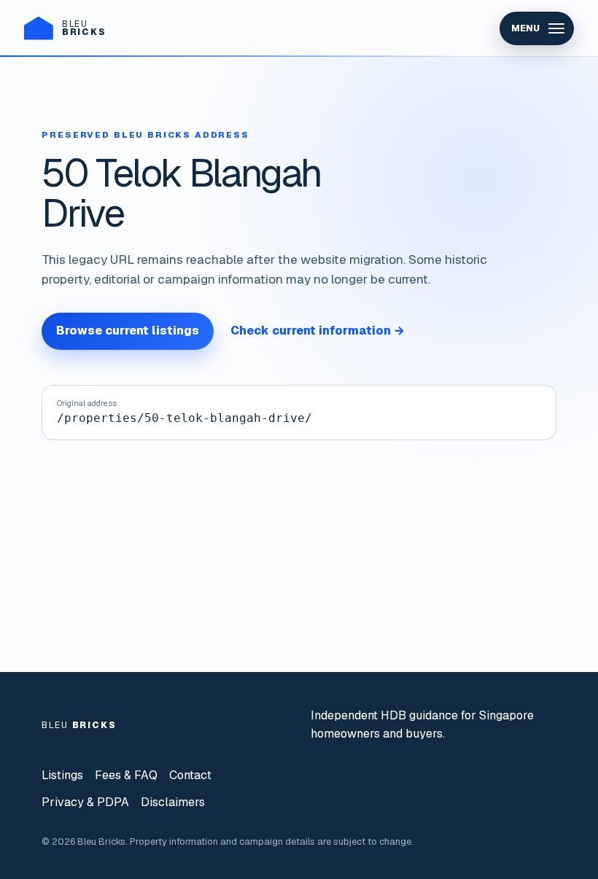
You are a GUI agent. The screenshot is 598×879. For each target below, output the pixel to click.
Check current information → (317, 330)
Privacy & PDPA (85, 802)
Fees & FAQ (126, 775)
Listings (62, 775)
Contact (190, 775)
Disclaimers (173, 802)
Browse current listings (127, 330)
